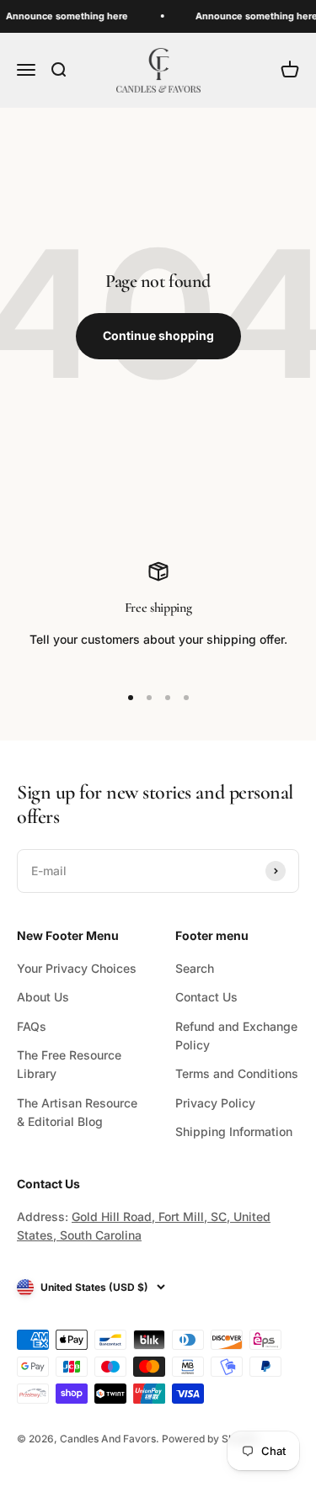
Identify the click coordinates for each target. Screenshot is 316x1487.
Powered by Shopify (210, 1438)
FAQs (31, 1026)
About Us (43, 997)
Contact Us (206, 997)
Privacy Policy (215, 1103)
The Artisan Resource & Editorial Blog (77, 1112)
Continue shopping (158, 335)
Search (194, 968)
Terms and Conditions (236, 1073)
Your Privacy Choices (77, 968)
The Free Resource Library (69, 1064)
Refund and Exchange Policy (236, 1035)
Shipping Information (233, 1131)
